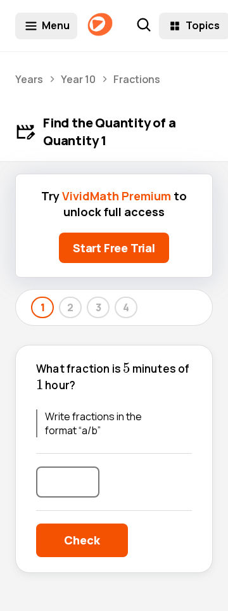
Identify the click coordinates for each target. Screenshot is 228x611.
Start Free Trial (114, 247)
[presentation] (126, 368)
